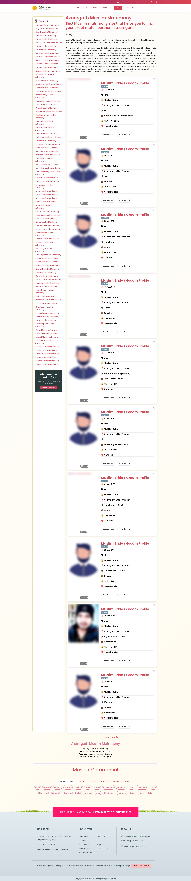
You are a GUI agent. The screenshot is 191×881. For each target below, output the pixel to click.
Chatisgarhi (109, 793)
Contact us (105, 8)
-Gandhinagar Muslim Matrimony (44, 234)
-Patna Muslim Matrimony (46, 330)
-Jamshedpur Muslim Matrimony (44, 159)
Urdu (98, 793)
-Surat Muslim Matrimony (46, 296)
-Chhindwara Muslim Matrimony (44, 341)
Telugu (97, 787)
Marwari (88, 793)
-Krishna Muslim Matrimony (46, 64)
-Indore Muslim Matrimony (46, 350)
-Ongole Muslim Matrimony (46, 87)
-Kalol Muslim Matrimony (45, 272)
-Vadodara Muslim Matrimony (48, 300)
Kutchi (132, 793)
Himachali (55, 793)
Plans (94, 8)
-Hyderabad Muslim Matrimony (48, 42)
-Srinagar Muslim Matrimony (47, 181)
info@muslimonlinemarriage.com (131, 2)
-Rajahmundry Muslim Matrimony (44, 96)
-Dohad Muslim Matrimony (46, 222)
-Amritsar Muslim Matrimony (47, 56)
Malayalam (108, 787)
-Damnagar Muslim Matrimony (48, 229)
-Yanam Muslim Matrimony (46, 133)
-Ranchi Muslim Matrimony (46, 164)
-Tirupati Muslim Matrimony (47, 108)
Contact (51, 2)
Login (118, 8)
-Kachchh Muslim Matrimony (47, 269)
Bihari (131, 787)
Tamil (87, 787)
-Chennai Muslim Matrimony (47, 313)
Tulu (150, 793)
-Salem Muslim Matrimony (46, 320)
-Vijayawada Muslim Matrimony (48, 111)
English (78, 793)
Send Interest (108, 134)
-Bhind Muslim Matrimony (46, 333)
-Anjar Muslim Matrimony (45, 201)
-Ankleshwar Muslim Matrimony (43, 206)
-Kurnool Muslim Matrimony (47, 67)
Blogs (99, 844)
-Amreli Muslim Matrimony (46, 191)
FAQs (99, 840)
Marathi (68, 787)
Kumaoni (122, 793)
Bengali (57, 787)
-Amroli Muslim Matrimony (46, 194)
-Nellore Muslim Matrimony (46, 80)
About (36, 2)
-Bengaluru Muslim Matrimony (48, 168)
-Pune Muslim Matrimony (45, 35)
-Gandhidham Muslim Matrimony (44, 243)
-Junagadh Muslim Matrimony (48, 265)
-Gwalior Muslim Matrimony (47, 346)
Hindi (37, 787)
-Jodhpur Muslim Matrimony (47, 262)
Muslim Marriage (95, 879)
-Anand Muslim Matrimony (46, 198)
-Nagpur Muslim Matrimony (46, 28)
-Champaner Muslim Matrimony (44, 308)
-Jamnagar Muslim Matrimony (48, 255)
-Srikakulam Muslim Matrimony (48, 101)
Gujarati (47, 787)
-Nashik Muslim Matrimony (46, 32)
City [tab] (93, 781)
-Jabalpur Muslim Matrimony (47, 354)
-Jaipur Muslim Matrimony (46, 46)
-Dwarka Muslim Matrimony (47, 225)
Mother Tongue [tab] (67, 781)
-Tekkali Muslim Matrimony (46, 104)
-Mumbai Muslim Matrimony (47, 25)
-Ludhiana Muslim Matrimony (47, 60)
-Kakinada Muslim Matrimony (47, 71)
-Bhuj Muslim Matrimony (45, 218)
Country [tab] (115, 781)
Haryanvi (43, 793)
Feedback (101, 836)
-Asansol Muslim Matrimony (47, 361)
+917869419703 (109, 2)
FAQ (43, 2)
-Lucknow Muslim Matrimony (47, 151)
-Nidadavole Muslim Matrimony (48, 84)
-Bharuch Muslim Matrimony (47, 211)
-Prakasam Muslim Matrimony (48, 91)
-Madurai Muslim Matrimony (47, 316)
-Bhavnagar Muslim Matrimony (48, 215)
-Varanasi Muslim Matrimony (47, 155)
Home (77, 8)
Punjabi (78, 787)
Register (130, 8)
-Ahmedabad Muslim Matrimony (44, 186)
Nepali (141, 793)
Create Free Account (141, 866)
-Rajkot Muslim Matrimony (46, 286)
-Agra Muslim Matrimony (45, 140)
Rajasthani (142, 787)
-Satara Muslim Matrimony (46, 39)
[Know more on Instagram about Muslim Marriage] (156, 2)
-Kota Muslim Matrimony (45, 49)
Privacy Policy (84, 848)
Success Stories (85, 852)
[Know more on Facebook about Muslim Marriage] (147, 2)
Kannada (121, 787)
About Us (82, 840)
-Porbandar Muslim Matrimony (48, 279)
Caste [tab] (82, 781)
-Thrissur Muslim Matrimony (47, 178)
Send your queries (48, 387)
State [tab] (103, 781)
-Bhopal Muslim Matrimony (46, 337)
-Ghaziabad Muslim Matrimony (48, 144)
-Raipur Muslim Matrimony (46, 357)
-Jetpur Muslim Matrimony (46, 258)
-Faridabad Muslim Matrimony (48, 137)
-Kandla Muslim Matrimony (46, 276)
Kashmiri (68, 793)
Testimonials (84, 844)
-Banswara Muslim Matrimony (48, 53)
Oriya (153, 787)
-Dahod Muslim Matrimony (46, 303)
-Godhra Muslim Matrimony (47, 239)
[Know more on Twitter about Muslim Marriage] (151, 2)
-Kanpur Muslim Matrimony (46, 148)
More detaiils (124, 134)
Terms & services (104, 848)
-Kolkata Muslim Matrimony (47, 364)
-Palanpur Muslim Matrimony (47, 283)
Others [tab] (128, 781)
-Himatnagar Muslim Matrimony (43, 250)
